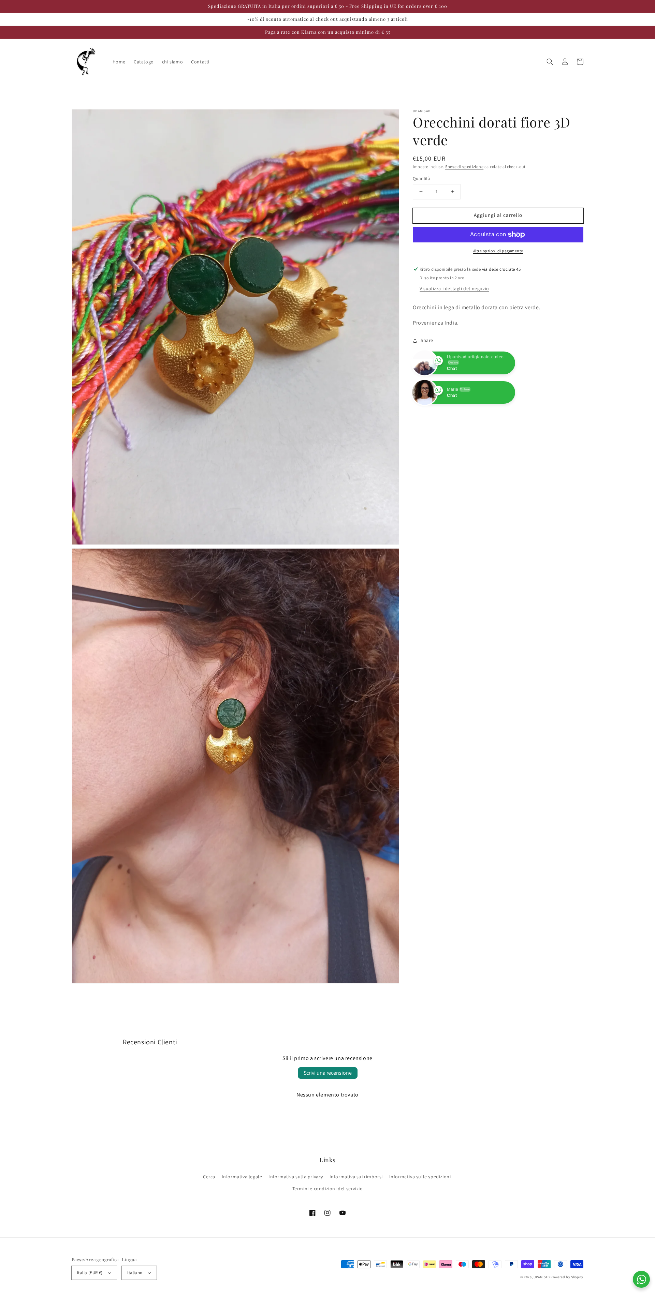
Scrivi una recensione (328, 1072)
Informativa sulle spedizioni (420, 1177)
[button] (549, 61)
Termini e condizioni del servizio (327, 1188)
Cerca (209, 1177)
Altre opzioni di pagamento (498, 250)
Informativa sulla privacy (295, 1177)
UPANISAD (542, 1277)
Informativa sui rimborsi (356, 1177)
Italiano (134, 1272)
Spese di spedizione (464, 166)
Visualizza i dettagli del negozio (454, 288)
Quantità (421, 178)
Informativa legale (242, 1177)
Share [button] (427, 340)
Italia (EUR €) (90, 1272)
